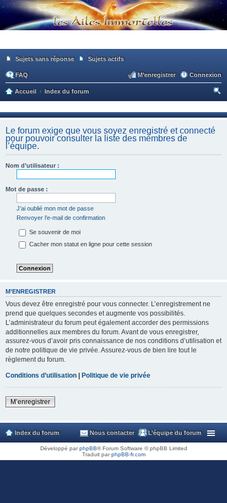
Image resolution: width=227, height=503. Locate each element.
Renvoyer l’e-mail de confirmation (61, 217)
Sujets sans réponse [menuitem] (44, 59)
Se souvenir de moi (54, 232)
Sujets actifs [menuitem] (106, 59)
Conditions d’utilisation (41, 375)
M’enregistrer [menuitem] (157, 74)
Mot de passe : (27, 189)
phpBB (88, 448)
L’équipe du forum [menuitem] (175, 432)
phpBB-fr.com (128, 454)
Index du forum (37, 432)
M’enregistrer (30, 402)
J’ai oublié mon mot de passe (55, 208)
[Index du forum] (113, 44)
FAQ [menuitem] (21, 74)
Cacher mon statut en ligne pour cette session (90, 244)
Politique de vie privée (116, 375)
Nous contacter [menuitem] (112, 432)
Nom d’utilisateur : (33, 165)
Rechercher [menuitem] (217, 92)
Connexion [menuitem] (205, 74)
